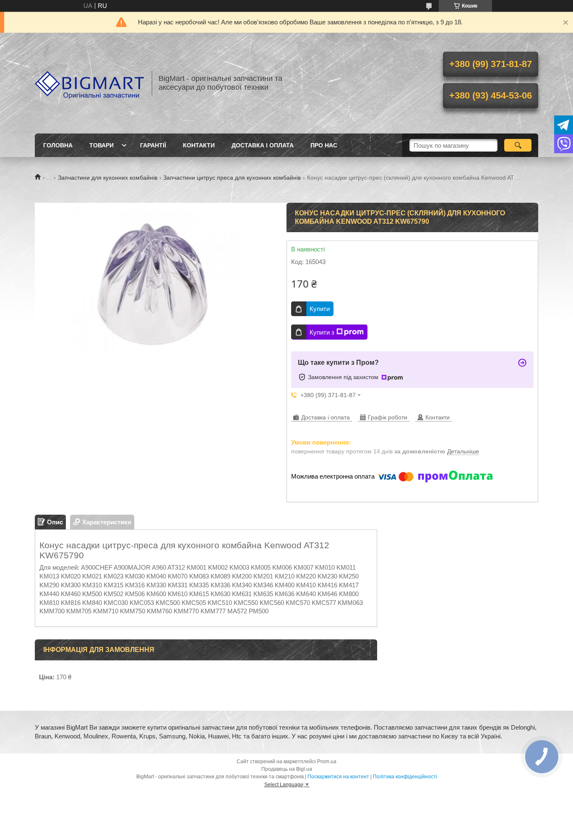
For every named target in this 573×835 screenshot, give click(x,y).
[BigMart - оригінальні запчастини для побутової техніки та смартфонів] (89, 83)
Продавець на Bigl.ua (286, 769)
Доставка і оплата (263, 145)
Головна (58, 145)
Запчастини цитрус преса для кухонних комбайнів (232, 177)
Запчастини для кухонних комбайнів (107, 177)
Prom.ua (326, 761)
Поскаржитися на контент (338, 777)
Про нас (323, 145)
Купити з (322, 332)
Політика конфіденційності (405, 777)
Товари (101, 145)
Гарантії (153, 145)
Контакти (199, 145)
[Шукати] (517, 145)
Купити (320, 308)
